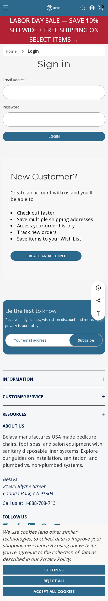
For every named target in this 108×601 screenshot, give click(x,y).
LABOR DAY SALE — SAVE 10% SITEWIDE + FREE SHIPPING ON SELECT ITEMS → (54, 29)
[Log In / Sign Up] (92, 7)
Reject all (54, 580)
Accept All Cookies (54, 591)
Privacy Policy (55, 559)
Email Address (14, 79)
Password (11, 107)
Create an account (46, 255)
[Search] (83, 7)
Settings (54, 569)
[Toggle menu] (6, 8)
